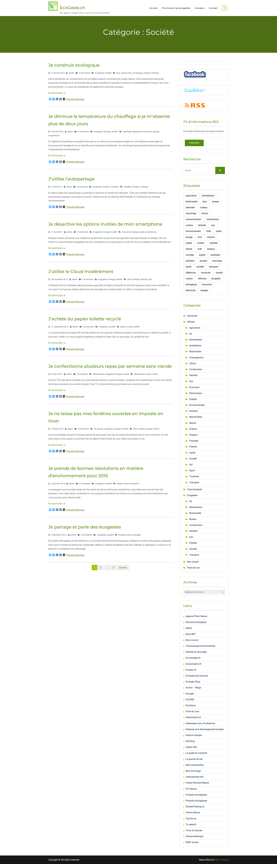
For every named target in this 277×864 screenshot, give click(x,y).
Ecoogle (190, 693)
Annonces (192, 315)
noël (199, 249)
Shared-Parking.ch (195, 806)
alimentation (139, 374)
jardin (219, 231)
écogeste (122, 535)
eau (213, 225)
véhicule (144, 187)
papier (123, 327)
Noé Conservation (195, 765)
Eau (191, 381)
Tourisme (194, 476)
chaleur (141, 429)
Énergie (107, 131)
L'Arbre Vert (191, 747)
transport (136, 187)
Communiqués (194, 489)
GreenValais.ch (193, 717)
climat (204, 213)
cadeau (203, 207)
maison (147, 73)
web (150, 279)
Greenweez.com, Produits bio (200, 723)
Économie (194, 387)
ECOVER (190, 699)
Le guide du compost (196, 753)
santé (148, 374)
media (189, 243)
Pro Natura (191, 788)
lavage (189, 237)
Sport (192, 470)
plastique (215, 254)
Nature (192, 423)
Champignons (196, 357)
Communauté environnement (200, 646)
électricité (190, 290)
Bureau (100, 429)
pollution (190, 260)
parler (129, 535)
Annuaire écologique (196, 622)
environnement (193, 231)
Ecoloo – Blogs (193, 687)
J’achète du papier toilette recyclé (84, 319)
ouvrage (190, 254)
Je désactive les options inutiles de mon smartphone (105, 224)
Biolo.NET (191, 634)
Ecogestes (99, 73)
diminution (137, 131)
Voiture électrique (194, 836)
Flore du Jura (192, 711)
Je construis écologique (74, 65)
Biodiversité (195, 351)
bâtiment (190, 207)
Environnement (197, 405)
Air (95, 429)
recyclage (217, 260)
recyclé (130, 327)
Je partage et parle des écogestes (84, 527)
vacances (205, 272)
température (53, 135)
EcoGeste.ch (72, 7)
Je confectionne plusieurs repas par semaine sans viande (110, 366)
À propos (200, 8)
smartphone (151, 232)
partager (137, 535)
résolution (134, 483)
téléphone (191, 272)
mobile (142, 232)
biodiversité (191, 201)
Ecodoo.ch (191, 669)
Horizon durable (194, 735)
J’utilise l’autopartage (71, 179)
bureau (215, 201)
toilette (137, 327)
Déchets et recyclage (196, 652)
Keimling (190, 741)
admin (71, 73)
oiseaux (211, 249)
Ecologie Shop (193, 681)
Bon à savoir (192, 640)
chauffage (127, 131)
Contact (213, 8)
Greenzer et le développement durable (205, 729)
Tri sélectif (191, 824)
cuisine (189, 225)
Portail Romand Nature (197, 782)
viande (155, 374)
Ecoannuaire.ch (193, 664)
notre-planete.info (195, 776)
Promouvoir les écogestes (176, 8)
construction (126, 73)
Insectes (193, 411)
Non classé (192, 561)
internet (143, 279)
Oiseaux (193, 434)
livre (200, 237)
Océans (193, 429)
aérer (135, 429)
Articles (191, 321)
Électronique (195, 393)
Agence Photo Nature (196, 616)
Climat (192, 363)
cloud (129, 279)
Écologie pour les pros (197, 675)
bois (118, 73)
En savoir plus (55, 93)
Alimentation (98, 374)
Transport (114, 187)
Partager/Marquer (75, 99)
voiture (189, 278)
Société (108, 73)
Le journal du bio (194, 759)
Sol (191, 464)
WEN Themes (222, 859)
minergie (155, 73)
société (200, 266)
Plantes (193, 446)
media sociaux (123, 483)
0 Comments (84, 73)
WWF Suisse (192, 842)
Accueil (153, 8)
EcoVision (191, 705)
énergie (156, 131)
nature (189, 249)
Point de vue (193, 567)
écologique (138, 73)
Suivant (123, 567)
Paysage (193, 440)
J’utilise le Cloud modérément (80, 271)
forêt (208, 231)
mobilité (127, 187)
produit (203, 260)
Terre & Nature (193, 812)
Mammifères (195, 417)
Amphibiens (195, 345)
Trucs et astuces (194, 830)
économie (147, 131)
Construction (195, 369)
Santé (192, 452)
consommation (193, 219)
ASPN (189, 628)
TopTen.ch (191, 818)
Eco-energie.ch (193, 657)
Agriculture (194, 327)
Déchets (193, 375)
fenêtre (156, 429)
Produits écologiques (196, 794)
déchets (202, 225)
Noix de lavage (193, 771)
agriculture (191, 195)
